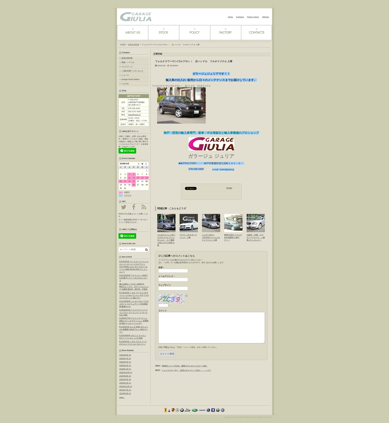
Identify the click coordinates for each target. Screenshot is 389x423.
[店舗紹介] (132, 32)
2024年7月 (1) (125, 390)
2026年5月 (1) (125, 362)
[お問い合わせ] (256, 32)
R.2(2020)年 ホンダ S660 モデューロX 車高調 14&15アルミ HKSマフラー (133, 329)
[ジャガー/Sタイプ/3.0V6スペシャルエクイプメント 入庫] (211, 231)
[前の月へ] (138, 164)
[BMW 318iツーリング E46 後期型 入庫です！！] (233, 231)
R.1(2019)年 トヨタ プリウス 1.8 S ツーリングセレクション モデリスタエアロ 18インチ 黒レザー (134, 295)
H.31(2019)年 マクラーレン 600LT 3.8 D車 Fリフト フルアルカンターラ (133, 278)
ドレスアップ (127, 67)
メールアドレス (166, 276)
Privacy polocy (253, 17)
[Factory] (225, 32)
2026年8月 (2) (125, 355)
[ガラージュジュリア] (135, 20)
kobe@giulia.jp (134, 115)
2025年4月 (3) (125, 380)
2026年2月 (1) (125, 366)
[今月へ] (142, 164)
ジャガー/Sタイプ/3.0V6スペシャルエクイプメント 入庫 (211, 237)
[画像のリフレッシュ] (186, 296)
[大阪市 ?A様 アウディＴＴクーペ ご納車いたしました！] (256, 231)
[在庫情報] (163, 32)
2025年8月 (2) (125, 376)
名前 (161, 267)
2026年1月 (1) (125, 369)
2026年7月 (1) (125, 359)
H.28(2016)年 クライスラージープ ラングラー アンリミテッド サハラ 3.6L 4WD (133, 312)
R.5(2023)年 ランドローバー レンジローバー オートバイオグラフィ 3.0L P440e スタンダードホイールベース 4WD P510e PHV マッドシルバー (134, 267)
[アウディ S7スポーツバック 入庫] (189, 231)
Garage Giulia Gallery (130, 79)
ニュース (125, 75)
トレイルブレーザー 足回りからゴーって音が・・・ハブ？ (186, 370)
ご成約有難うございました (132, 71)
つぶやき (125, 84)
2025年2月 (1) (125, 383)
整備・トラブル (128, 62)
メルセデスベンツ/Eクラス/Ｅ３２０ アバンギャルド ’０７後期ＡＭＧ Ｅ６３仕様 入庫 (166, 240)
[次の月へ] (147, 164)
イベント (127, 195)
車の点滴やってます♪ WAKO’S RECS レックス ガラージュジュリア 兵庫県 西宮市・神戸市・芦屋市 (134, 286)
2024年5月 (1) (125, 393)
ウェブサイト (164, 285)
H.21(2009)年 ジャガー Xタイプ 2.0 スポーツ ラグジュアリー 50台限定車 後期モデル (133, 304)
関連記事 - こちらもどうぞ (171, 208)
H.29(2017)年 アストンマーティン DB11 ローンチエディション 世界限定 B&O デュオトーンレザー (133, 320)
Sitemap (265, 17)
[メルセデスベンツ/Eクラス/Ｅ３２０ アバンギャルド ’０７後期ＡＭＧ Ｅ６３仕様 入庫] (166, 231)
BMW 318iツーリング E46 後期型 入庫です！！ (233, 237)
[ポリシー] (194, 32)
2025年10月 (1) (125, 373)
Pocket (229, 188)
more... (122, 397)
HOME (123, 44)
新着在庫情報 (133, 45)
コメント (162, 310)
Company (240, 17)
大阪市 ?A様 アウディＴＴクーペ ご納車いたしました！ (256, 237)
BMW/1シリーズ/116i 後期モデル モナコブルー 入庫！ (185, 366)
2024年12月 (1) (125, 386)
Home (230, 17)
